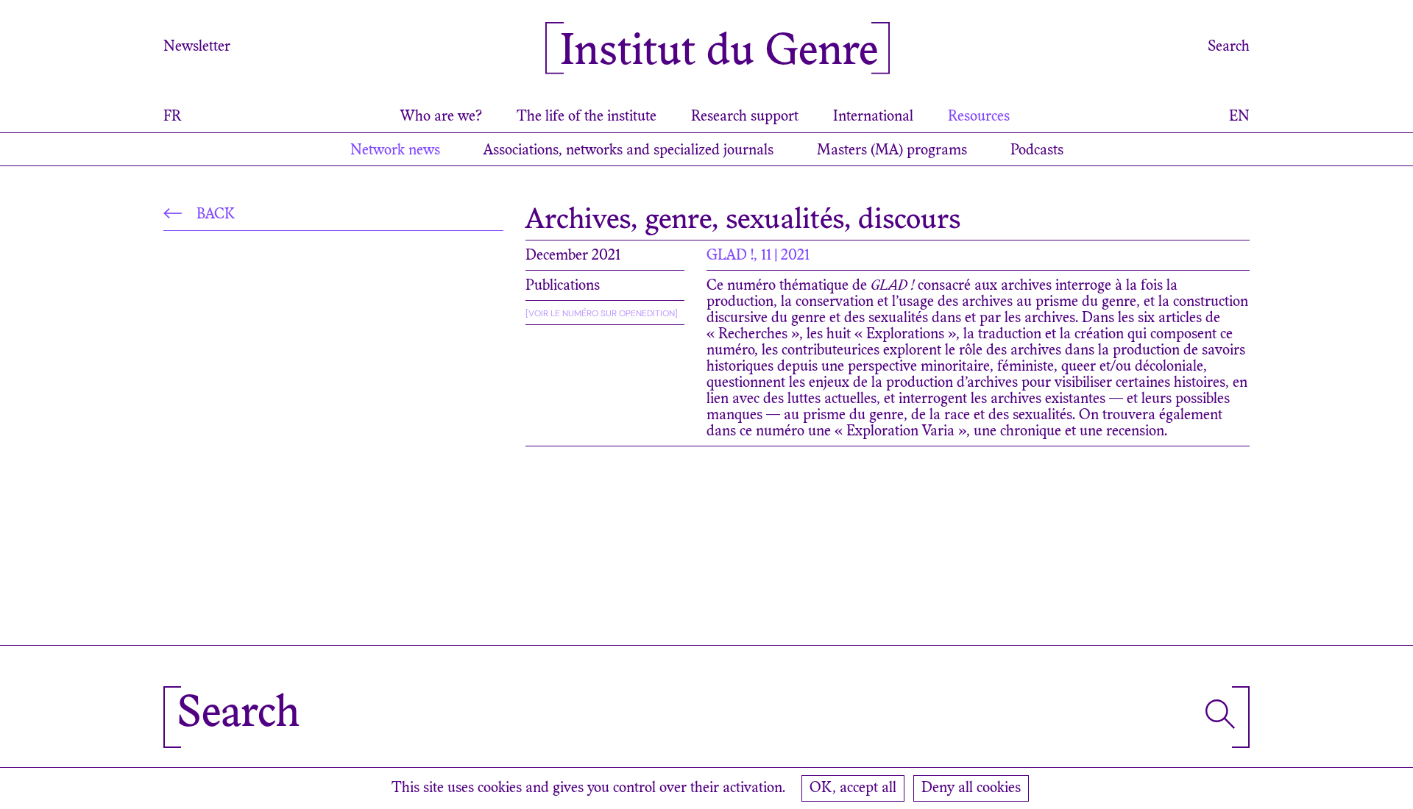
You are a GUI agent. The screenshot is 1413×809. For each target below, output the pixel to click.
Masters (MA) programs (892, 150)
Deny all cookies (971, 788)
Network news (395, 150)
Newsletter (196, 47)
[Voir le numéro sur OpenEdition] (601, 313)
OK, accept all (853, 788)
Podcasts (1036, 150)
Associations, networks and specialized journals (628, 150)
